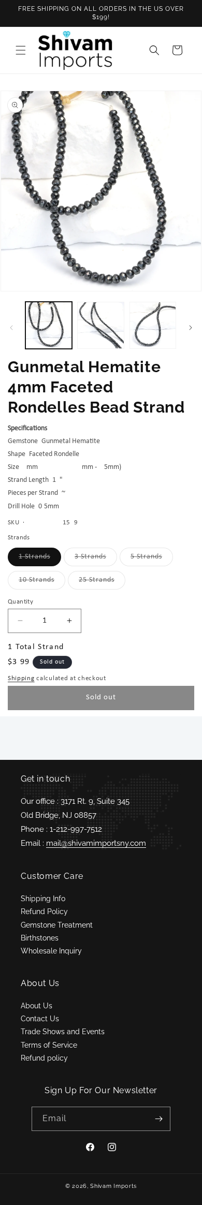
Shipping (21, 678)
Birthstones (40, 938)
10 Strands (42, 583)
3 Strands (96, 559)
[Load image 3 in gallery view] (152, 325)
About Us (36, 1006)
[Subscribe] (158, 1119)
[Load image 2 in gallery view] (100, 325)
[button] (20, 50)
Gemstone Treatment (57, 925)
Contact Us (40, 1019)
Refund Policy (44, 911)
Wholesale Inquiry (51, 951)
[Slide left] (11, 327)
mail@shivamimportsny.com (96, 843)
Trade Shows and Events (63, 1031)
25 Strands (102, 583)
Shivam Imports (113, 1186)
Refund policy (44, 1058)
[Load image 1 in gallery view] (48, 325)
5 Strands (152, 559)
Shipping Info (43, 898)
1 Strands (40, 559)
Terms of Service (49, 1045)
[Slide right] (190, 327)
